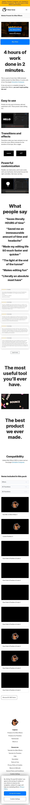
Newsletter (15, 759)
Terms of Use (15, 762)
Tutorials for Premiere (15, 753)
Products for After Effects (15, 732)
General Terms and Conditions (15, 771)
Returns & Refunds (15, 768)
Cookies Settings (15, 774)
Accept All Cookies (15, 793)
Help (15, 756)
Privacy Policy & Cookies (15, 765)
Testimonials (15, 738)
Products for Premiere (15, 735)
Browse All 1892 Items (9, 697)
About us (15, 741)
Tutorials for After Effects (15, 750)
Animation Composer (18, 82)
